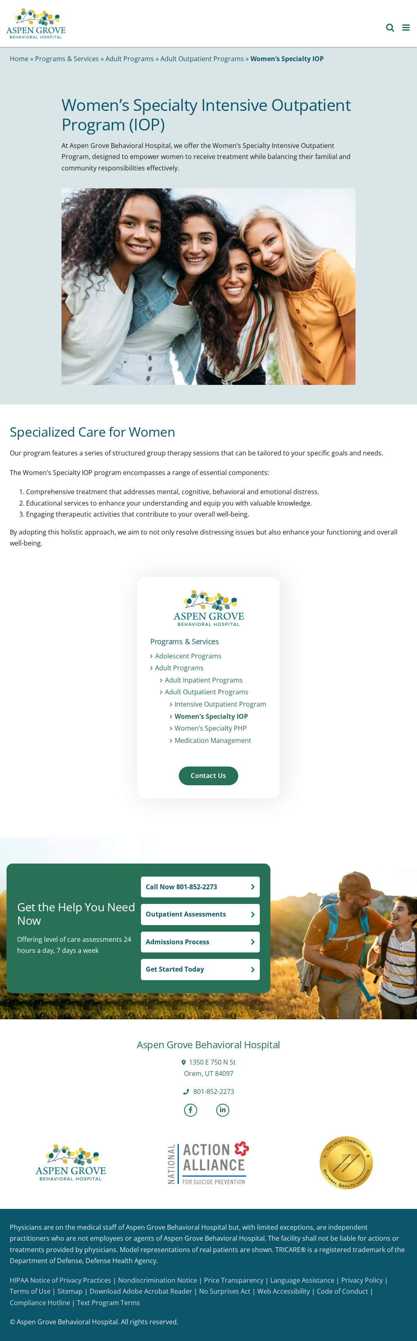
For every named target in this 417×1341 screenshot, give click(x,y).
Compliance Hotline (40, 1302)
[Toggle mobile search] (390, 27)
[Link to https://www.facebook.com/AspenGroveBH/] (190, 1110)
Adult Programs (129, 58)
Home (19, 58)
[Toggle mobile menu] (406, 27)
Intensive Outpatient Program (220, 704)
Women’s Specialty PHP (211, 728)
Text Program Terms (108, 1302)
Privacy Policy (362, 1280)
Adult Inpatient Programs (204, 680)
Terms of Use (30, 1291)
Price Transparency (233, 1280)
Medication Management (213, 740)
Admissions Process (177, 941)
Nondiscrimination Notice (157, 1280)
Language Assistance (302, 1280)
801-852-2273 (213, 1091)
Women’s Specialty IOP (211, 716)
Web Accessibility (283, 1291)
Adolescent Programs (188, 656)
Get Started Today (175, 969)
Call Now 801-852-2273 (181, 886)
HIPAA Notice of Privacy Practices (60, 1280)
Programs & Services (67, 58)
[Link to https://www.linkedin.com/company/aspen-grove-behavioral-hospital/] (222, 1110)
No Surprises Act (224, 1291)
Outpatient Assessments (186, 914)
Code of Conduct (342, 1291)
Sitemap (70, 1291)
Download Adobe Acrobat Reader (141, 1291)
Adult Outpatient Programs (202, 58)
